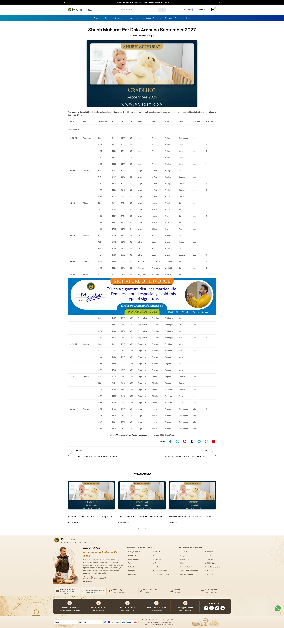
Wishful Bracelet (134, 555)
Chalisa (210, 559)
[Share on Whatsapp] (206, 441)
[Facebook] (206, 608)
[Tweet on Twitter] (177, 441)
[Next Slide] (218, 2)
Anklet (157, 552)
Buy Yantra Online (162, 574)
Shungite (131, 571)
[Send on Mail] (213, 441)
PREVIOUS (79, 450)
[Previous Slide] (65, 2)
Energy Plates (133, 559)
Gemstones (159, 563)
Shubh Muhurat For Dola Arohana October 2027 (98, 456)
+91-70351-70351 (98, 608)
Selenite (131, 567)
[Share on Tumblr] (192, 441)
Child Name (211, 563)
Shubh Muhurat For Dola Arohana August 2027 (186, 456)
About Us (184, 552)
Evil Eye (158, 559)
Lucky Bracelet (134, 552)
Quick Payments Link (188, 574)
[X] (211, 608)
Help (182, 563)
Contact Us (184, 559)
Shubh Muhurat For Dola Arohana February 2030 (140, 516)
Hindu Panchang (213, 567)
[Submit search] (162, 10)
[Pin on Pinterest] (184, 441)
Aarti (209, 555)
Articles (210, 552)
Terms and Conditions (189, 571)
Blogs (182, 555)
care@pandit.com (185, 608)
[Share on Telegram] (199, 441)
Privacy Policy (186, 567)
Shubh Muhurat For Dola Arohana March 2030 (190, 516)
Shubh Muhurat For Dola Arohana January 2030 (90, 516)
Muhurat (210, 574)
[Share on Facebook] (170, 441)
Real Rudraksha (161, 571)
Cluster (158, 555)
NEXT (206, 450)
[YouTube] (222, 608)
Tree (130, 563)
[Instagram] (217, 608)
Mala (157, 567)
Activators (132, 574)
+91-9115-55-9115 (127, 608)
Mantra (210, 571)
